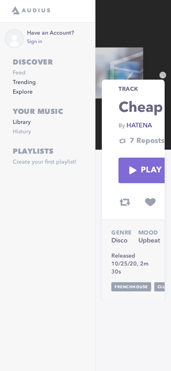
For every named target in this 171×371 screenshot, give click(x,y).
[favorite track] (150, 202)
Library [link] (22, 122)
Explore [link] (23, 92)
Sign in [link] (34, 41)
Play (151, 170)
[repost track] (125, 202)
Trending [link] (24, 82)
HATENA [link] (139, 126)
